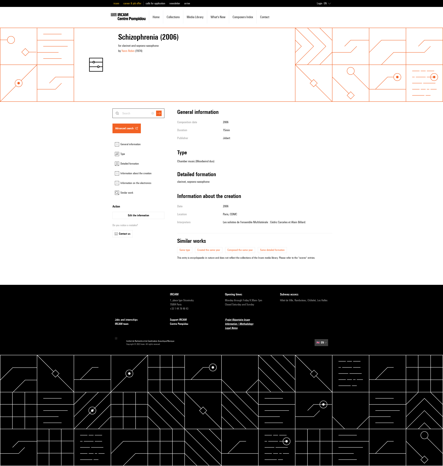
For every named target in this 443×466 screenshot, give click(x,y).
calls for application (155, 3)
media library (195, 17)
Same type (184, 250)
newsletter (174, 3)
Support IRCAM (178, 319)
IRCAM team (121, 323)
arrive (187, 3)
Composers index (243, 17)
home (156, 17)
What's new (218, 17)
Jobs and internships (126, 319)
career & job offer (132, 3)
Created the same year (208, 250)
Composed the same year (240, 250)
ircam (116, 3)
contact (264, 17)
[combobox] (138, 113)
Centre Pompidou (179, 323)
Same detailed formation (272, 250)
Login (319, 3)
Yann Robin (128, 51)
